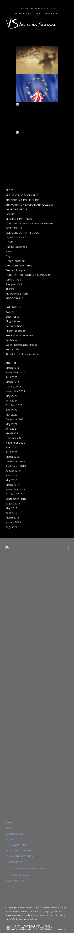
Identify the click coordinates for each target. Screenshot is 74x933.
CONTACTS (11, 886)
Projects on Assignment (20, 335)
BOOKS (10, 214)
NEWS (9, 251)
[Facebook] (46, 3)
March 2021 (13, 433)
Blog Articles (13, 321)
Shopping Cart (14, 284)
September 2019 (16, 466)
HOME (9, 242)
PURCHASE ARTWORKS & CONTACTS (38, 8)
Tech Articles (13, 349)
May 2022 (11, 414)
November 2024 (15, 391)
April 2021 (12, 428)
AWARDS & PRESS (53, 13)
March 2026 (13, 367)
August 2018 (13, 503)
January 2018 (13, 522)
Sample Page (13, 279)
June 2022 (11, 410)
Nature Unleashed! (17, 246)
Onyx (9, 256)
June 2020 (11, 447)
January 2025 (13, 386)
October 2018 (14, 494)
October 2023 (14, 405)
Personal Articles (15, 326)
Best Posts (12, 316)
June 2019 (11, 475)
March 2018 (13, 517)
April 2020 (12, 452)
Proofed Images (15, 270)
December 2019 (15, 461)
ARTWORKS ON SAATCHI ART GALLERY (29, 204)
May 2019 (11, 480)
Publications (13, 340)
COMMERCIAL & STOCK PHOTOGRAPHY (28, 868)
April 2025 (12, 377)
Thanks (10, 289)
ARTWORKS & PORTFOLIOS (27, 13)
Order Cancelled (15, 260)
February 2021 (14, 438)
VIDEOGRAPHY (15, 298)
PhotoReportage (16, 330)
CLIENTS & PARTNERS (19, 218)
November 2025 (15, 372)
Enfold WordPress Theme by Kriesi (22, 919)
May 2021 (11, 424)
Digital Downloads (16, 237)
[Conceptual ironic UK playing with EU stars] (37, 88)
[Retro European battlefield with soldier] (37, 60)
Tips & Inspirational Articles (22, 354)
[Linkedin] (36, 3)
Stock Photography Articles (22, 344)
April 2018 (12, 513)
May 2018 (11, 508)
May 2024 (11, 396)
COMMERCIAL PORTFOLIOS (22, 232)
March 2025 (13, 381)
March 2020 (13, 456)
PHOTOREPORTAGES (19, 265)
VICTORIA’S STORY (17, 293)
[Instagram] (31, 3)
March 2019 (13, 484)
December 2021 (15, 419)
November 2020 (15, 442)
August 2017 (13, 527)
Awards (10, 312)
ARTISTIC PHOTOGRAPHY (22, 195)
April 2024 (12, 400)
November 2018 (15, 489)
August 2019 (13, 470)
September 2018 (16, 498)
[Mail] (41, 3)
